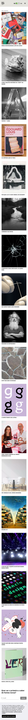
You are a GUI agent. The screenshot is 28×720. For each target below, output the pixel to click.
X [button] (26, 704)
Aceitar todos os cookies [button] (9, 716)
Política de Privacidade (7, 711)
